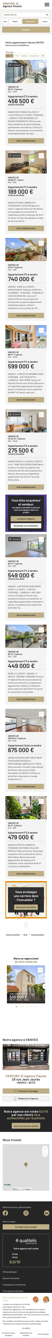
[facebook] (5, 1213)
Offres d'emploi (10, 1272)
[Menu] (47, 4)
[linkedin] (46, 1213)
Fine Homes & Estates (13, 1291)
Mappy (28, 1189)
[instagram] (26, 1213)
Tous (5, 21)
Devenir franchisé (11, 1278)
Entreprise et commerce (14, 1284)
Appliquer (26, 29)
